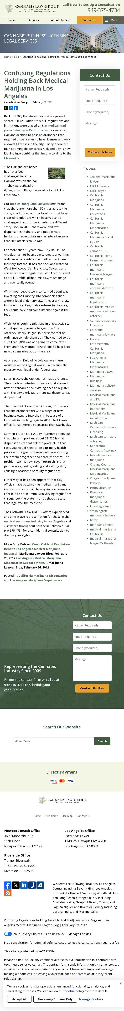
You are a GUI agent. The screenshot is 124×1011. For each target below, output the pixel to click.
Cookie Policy (55, 934)
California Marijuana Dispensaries (43, 576)
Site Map (67, 816)
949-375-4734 (104, 10)
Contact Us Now (100, 152)
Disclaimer (51, 816)
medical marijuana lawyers (29, 204)
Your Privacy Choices (27, 934)
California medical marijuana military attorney (103, 311)
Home (11, 20)
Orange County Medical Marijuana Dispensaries (102, 469)
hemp (94, 520)
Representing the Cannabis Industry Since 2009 (30, 668)
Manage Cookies (79, 934)
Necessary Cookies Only (55, 999)
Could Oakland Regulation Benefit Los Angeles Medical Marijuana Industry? (37, 548)
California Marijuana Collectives (97, 209)
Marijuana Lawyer (102, 372)
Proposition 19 (100, 488)
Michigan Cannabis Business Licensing (103, 427)
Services (33, 20)
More (114, 20)
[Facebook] (7, 885)
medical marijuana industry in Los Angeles (35, 521)
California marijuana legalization (98, 297)
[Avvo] (40, 885)
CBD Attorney (99, 186)
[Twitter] (16, 885)
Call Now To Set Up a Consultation (91, 4)
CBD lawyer (98, 191)
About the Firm (60, 20)
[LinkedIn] (24, 885)
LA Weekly (11, 158)
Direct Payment (62, 772)
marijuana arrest (102, 525)
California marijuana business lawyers (102, 269)
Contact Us (90, 20)
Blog (16, 56)
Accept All (19, 999)
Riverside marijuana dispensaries (99, 496)
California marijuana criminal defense (101, 283)
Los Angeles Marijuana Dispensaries (36, 580)
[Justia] (32, 885)
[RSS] (7, 893)
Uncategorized (100, 506)
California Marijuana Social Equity (101, 237)
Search (102, 741)
